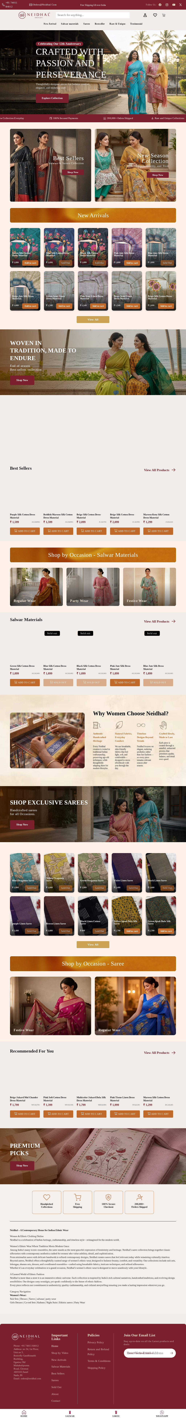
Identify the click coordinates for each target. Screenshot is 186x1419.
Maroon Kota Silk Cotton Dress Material (156, 516)
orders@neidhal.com (45, 4)
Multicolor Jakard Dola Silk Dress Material (91, 1099)
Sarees (55, 1380)
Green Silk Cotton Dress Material (22, 668)
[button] (135, 15)
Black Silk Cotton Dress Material (89, 668)
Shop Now (72, 172)
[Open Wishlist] (155, 15)
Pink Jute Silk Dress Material (120, 668)
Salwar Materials (60, 1366)
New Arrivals (58, 1359)
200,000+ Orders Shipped (94, 118)
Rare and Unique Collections (143, 118)
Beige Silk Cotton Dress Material (89, 516)
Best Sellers (57, 1373)
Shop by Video (59, 1352)
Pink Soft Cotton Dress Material (54, 1099)
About (54, 1394)
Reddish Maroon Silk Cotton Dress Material (57, 516)
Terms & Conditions (99, 1360)
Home (54, 1345)
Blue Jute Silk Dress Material (153, 668)
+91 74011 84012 (11, 4)
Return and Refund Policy (98, 1352)
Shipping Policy (97, 1367)
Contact (55, 1400)
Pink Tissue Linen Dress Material (122, 1099)
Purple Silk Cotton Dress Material (22, 516)
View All (93, 319)
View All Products (156, 470)
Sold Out (65, 262)
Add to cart (30, 262)
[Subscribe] (171, 1353)
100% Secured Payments (39, 118)
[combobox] (93, 15)
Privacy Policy (96, 1342)
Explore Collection (52, 98)
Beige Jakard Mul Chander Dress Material (24, 1099)
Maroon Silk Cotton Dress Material (156, 1099)
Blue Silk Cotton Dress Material (54, 668)
